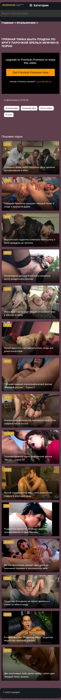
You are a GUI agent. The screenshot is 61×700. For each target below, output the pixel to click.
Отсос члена (46, 108)
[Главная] (13, 7)
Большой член (29, 108)
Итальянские (12, 108)
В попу (9, 115)
